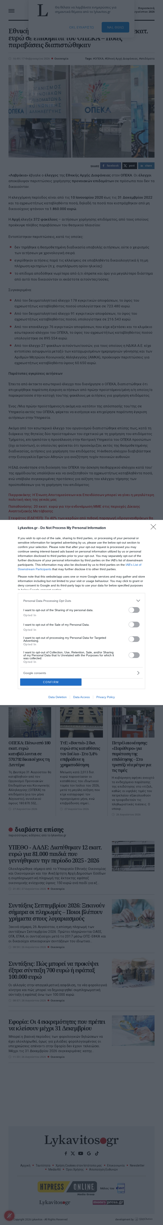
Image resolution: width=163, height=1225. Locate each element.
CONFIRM (51, 682)
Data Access (81, 697)
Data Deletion (57, 697)
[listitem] (81, 600)
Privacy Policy (105, 697)
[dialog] (81, 612)
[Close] (155, 528)
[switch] (134, 610)
